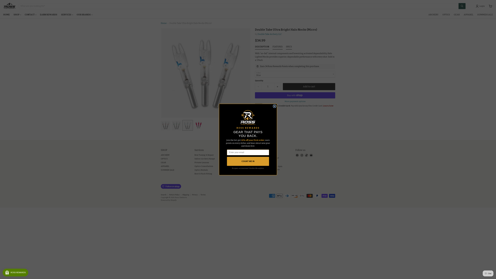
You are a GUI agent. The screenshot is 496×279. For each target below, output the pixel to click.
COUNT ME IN (248, 161)
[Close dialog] (274, 106)
